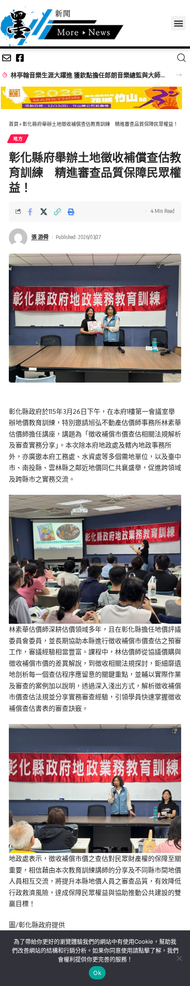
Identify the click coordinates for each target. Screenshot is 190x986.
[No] (179, 958)
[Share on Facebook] (30, 212)
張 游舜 (40, 237)
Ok (97, 972)
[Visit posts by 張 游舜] (18, 237)
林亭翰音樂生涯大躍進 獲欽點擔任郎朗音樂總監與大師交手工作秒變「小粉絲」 (88, 75)
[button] (178, 23)
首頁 (14, 124)
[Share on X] (44, 212)
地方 (18, 138)
